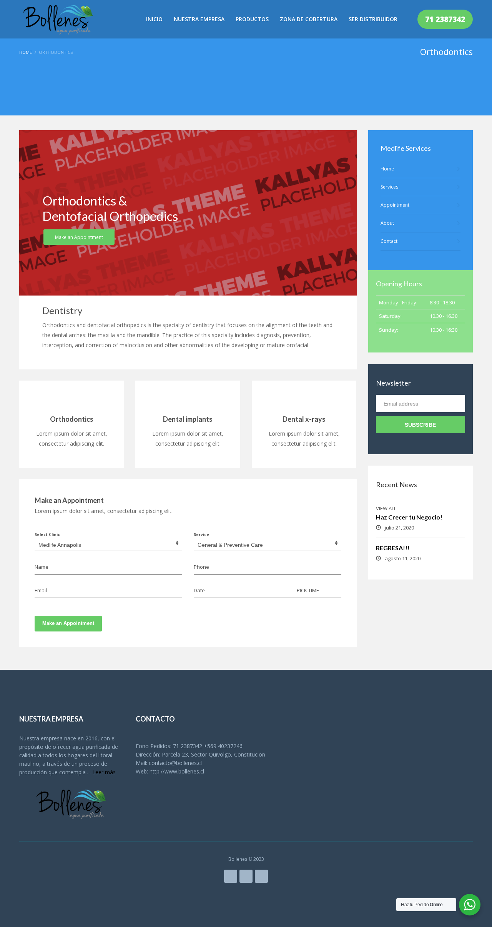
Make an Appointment (68, 623)
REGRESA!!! (393, 547)
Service (201, 534)
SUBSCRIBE (420, 425)
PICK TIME (308, 590)
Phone (201, 566)
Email (41, 590)
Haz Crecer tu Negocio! (409, 517)
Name (41, 566)
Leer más (104, 772)
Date (199, 590)
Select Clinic (47, 534)
